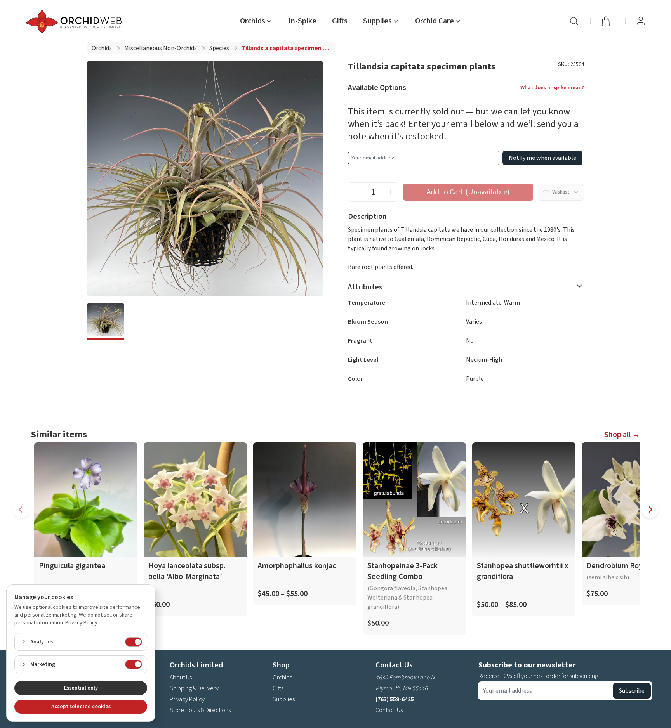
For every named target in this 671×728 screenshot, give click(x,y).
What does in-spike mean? (552, 88)
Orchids (102, 48)
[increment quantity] (390, 192)
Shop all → (622, 434)
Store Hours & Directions (200, 710)
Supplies (284, 699)
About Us (181, 677)
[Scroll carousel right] (650, 509)
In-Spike (302, 21)
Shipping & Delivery (194, 688)
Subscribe (632, 690)
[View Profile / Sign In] (640, 21)
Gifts (340, 21)
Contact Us (389, 710)
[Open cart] (608, 21)
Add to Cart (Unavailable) (468, 192)
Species (219, 48)
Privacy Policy (187, 699)
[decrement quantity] (356, 192)
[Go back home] (75, 21)
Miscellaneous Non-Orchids (160, 48)
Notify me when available (542, 158)
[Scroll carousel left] (21, 509)
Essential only (81, 688)
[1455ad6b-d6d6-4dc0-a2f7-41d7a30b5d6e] (105, 321)
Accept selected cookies (81, 707)
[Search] (573, 21)
